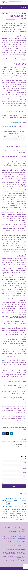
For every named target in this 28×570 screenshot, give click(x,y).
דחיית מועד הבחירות (8, 126)
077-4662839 (18, 538)
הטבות (12, 500)
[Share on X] (7, 433)
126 (25, 498)
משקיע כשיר (23, 511)
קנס (20, 517)
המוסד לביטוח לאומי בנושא (14, 382)
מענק (15, 509)
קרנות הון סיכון (7, 517)
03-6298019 (21, 531)
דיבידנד (24, 500)
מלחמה (10, 506)
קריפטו (17, 517)
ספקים (3, 511)
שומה (23, 519)
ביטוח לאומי (14, 498)
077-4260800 (14, 531)
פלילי (10, 515)
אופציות (19, 498)
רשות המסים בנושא (16, 123)
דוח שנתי (7, 498)
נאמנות (18, 511)
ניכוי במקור (9, 511)
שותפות (16, 519)
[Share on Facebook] (4, 433)
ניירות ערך (14, 511)
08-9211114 (11, 541)
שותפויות (20, 519)
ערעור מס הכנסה (16, 515)
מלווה (13, 506)
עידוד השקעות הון (7, 513)
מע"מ (18, 509)
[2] (10, 69)
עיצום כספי (23, 515)
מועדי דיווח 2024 (19, 446)
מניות (7, 506)
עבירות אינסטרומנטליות (20, 513)
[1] (3, 27)
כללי (23, 439)
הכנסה (8, 501)
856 (23, 498)
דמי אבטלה (20, 500)
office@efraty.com (17, 545)
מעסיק (12, 509)
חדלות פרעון (17, 503)
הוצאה (15, 500)
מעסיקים (7, 509)
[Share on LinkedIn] (11, 433)
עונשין (12, 513)
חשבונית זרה (12, 503)
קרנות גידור (12, 517)
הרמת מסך (22, 503)
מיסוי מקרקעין (19, 506)
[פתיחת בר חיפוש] (1, 7)
